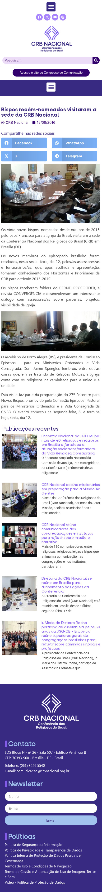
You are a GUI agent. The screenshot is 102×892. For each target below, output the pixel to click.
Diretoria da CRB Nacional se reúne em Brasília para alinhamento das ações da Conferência (67, 585)
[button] (51, 6)
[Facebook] (39, 17)
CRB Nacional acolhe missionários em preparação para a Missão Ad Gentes (71, 489)
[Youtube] (55, 17)
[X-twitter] (47, 17)
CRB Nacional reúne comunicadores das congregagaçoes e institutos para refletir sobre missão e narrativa (67, 533)
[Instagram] (63, 17)
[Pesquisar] (96, 60)
